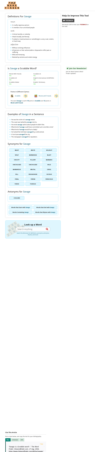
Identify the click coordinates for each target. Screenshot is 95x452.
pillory (33, 160)
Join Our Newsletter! (77, 68)
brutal (33, 169)
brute (33, 150)
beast (17, 150)
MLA (7, 440)
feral (17, 179)
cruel (49, 169)
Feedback (69, 20)
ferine (33, 179)
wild (49, 164)
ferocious (49, 179)
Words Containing (21, 212)
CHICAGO (15, 440)
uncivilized (33, 164)
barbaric (49, 160)
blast (49, 155)
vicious (49, 174)
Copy (41, 444)
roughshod (33, 174)
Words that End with (45, 207)
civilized (17, 198)
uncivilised (17, 164)
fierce (17, 184)
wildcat (49, 150)
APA (22, 440)
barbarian (33, 155)
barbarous (17, 169)
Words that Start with (20, 207)
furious (33, 184)
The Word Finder (11, 5)
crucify (17, 160)
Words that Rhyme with (45, 212)
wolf (17, 155)
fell (16, 174)
